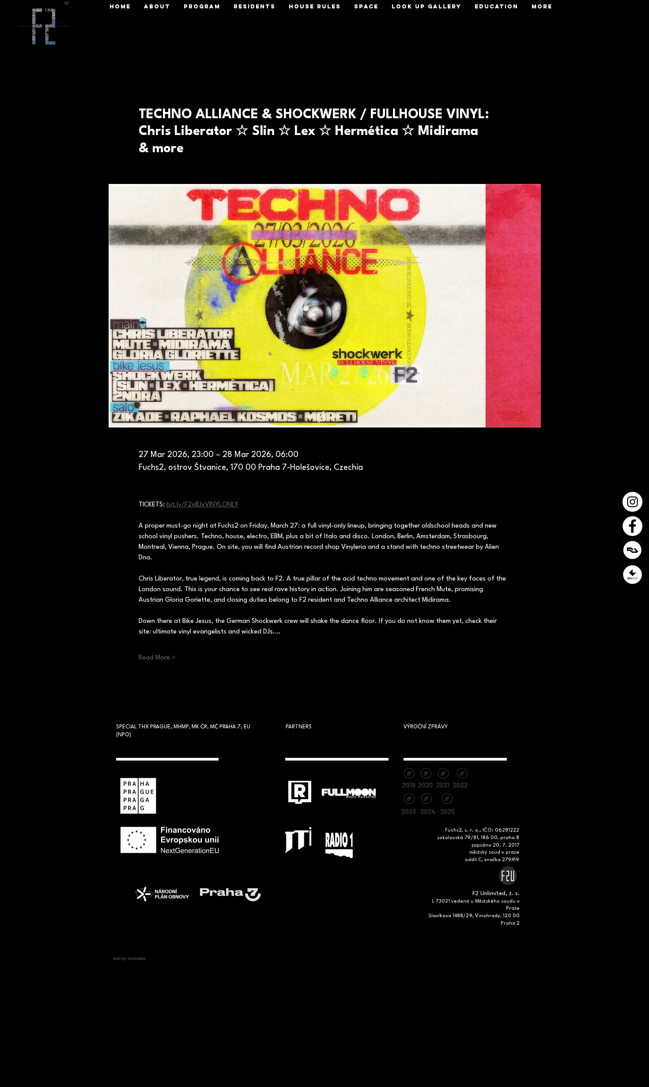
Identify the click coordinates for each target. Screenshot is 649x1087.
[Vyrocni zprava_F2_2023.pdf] (409, 799)
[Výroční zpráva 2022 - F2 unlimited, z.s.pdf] (462, 774)
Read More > (157, 658)
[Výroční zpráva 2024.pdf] (426, 799)
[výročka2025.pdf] (447, 799)
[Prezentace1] (632, 575)
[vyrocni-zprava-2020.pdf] (425, 774)
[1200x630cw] (632, 550)
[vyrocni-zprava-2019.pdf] (409, 774)
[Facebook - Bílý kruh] (632, 526)
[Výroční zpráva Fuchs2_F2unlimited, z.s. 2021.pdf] (443, 774)
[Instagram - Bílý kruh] (632, 502)
